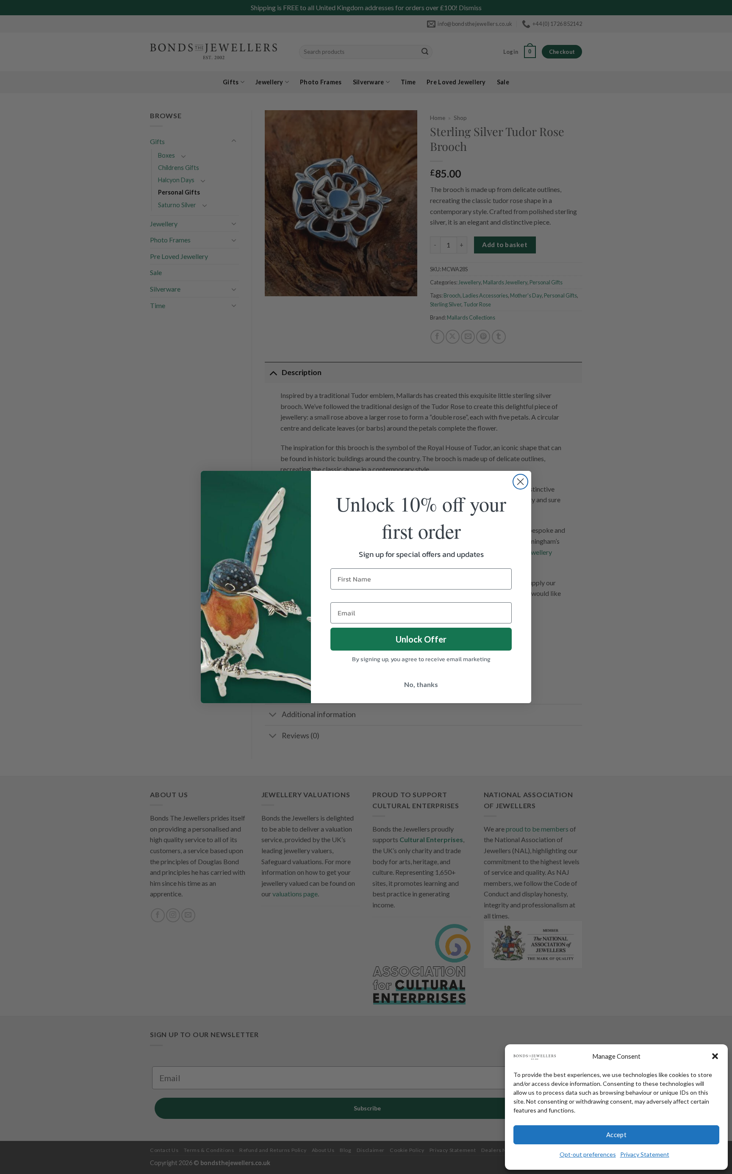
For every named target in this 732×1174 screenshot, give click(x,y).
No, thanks (421, 684)
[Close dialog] (520, 481)
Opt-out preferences (588, 1154)
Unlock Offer (421, 639)
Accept (616, 1134)
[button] (715, 1056)
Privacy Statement (644, 1154)
